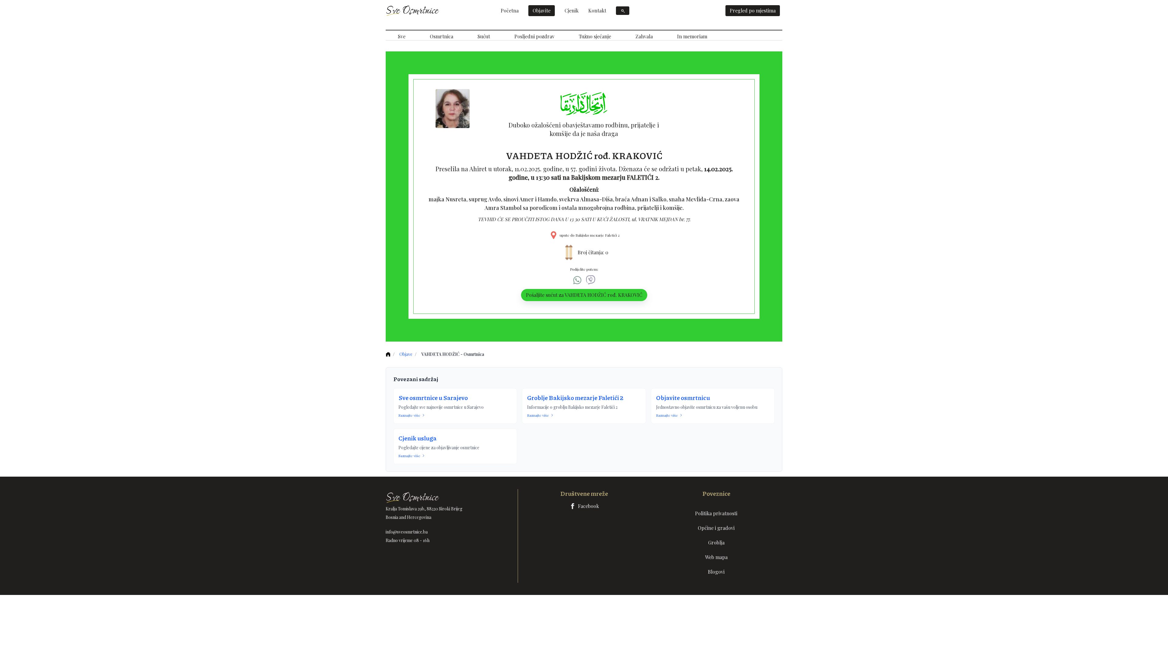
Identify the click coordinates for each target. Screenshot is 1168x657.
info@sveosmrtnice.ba (407, 532)
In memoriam (692, 36)
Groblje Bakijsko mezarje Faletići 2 (575, 397)
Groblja (716, 542)
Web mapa (716, 557)
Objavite (542, 10)
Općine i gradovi (716, 528)
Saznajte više (409, 415)
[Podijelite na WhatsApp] (577, 280)
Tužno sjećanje (595, 36)
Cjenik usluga (417, 438)
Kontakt (597, 10)
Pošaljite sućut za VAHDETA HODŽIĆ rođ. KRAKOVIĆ (584, 295)
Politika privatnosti (716, 513)
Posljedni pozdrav (534, 36)
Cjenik (572, 10)
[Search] (622, 10)
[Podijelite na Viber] (591, 280)
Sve (401, 36)
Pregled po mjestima (753, 10)
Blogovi (716, 571)
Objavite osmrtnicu (683, 397)
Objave (405, 354)
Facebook (588, 506)
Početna (510, 10)
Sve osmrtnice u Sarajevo (433, 397)
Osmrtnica (441, 36)
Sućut (484, 36)
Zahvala (644, 36)
